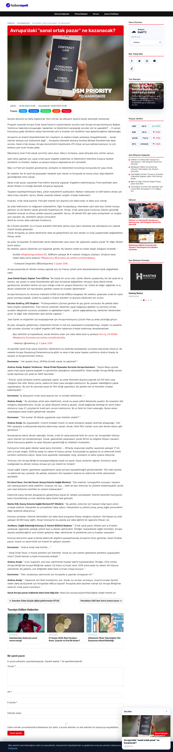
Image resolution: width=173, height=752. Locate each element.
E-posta (12, 702)
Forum (96, 14)
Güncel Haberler (61, 14)
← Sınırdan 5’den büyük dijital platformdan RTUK (34, 600)
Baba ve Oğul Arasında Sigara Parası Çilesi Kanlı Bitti (146, 182)
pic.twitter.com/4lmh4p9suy (81, 257)
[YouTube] (154, 61)
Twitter (23, 111)
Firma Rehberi (81, 14)
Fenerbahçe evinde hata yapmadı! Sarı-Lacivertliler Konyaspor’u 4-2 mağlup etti (147, 189)
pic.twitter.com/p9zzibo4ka (51, 337)
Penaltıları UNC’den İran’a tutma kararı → (101, 600)
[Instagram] (147, 61)
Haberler (11, 23)
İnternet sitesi (14, 713)
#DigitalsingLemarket (32, 254)
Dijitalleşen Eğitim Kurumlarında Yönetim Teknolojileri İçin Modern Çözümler (145, 169)
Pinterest (66, 111)
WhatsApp (46, 111)
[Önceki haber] (153, 87)
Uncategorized (23, 23)
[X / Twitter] (139, 61)
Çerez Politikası (111, 14)
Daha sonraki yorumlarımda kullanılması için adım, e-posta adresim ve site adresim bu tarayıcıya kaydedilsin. (63, 727)
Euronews (31, 337)
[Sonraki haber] (159, 87)
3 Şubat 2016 (61, 263)
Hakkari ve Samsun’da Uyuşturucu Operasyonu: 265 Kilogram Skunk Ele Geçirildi (146, 161)
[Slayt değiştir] (141, 300)
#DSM (114, 334)
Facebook (34, 111)
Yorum (11, 666)
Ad (9, 691)
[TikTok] (132, 69)
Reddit (56, 111)
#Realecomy (47, 257)
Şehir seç (136, 37)
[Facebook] (132, 61)
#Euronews (60, 257)
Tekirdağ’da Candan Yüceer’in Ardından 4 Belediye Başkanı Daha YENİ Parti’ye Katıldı (147, 176)
